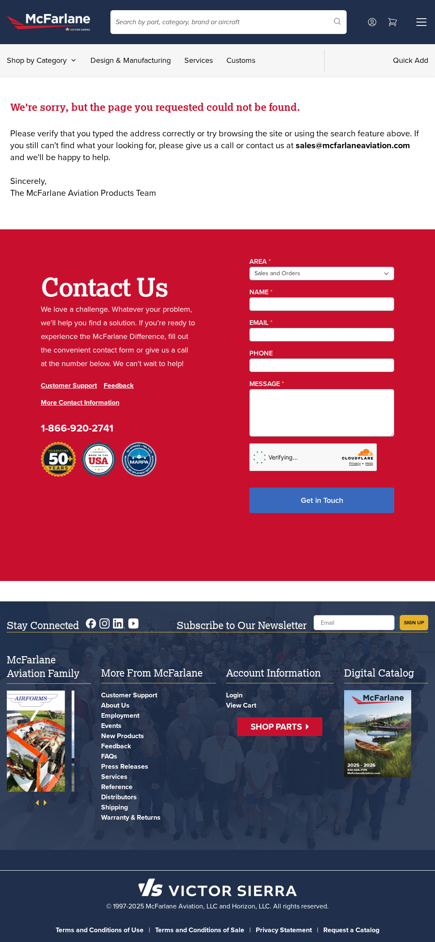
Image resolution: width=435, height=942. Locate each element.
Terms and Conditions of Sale (199, 930)
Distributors (119, 797)
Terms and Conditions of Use (100, 930)
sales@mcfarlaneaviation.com (353, 145)
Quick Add (410, 60)
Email (259, 322)
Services (198, 60)
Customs (240, 60)
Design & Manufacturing (130, 60)
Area (258, 261)
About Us (115, 705)
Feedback (119, 399)
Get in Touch (320, 500)
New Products (122, 736)
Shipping (114, 807)
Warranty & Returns (131, 817)
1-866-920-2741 (77, 441)
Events (111, 725)
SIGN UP (414, 622)
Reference (117, 787)
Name (259, 292)
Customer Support (69, 399)
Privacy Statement (284, 930)
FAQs (109, 756)
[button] (279, 726)
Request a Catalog (351, 930)
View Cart (241, 705)
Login (234, 695)
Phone (259, 353)
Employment (120, 715)
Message (264, 384)
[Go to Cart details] (392, 22)
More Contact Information (80, 416)
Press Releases (124, 766)
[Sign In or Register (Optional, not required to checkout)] (372, 22)
